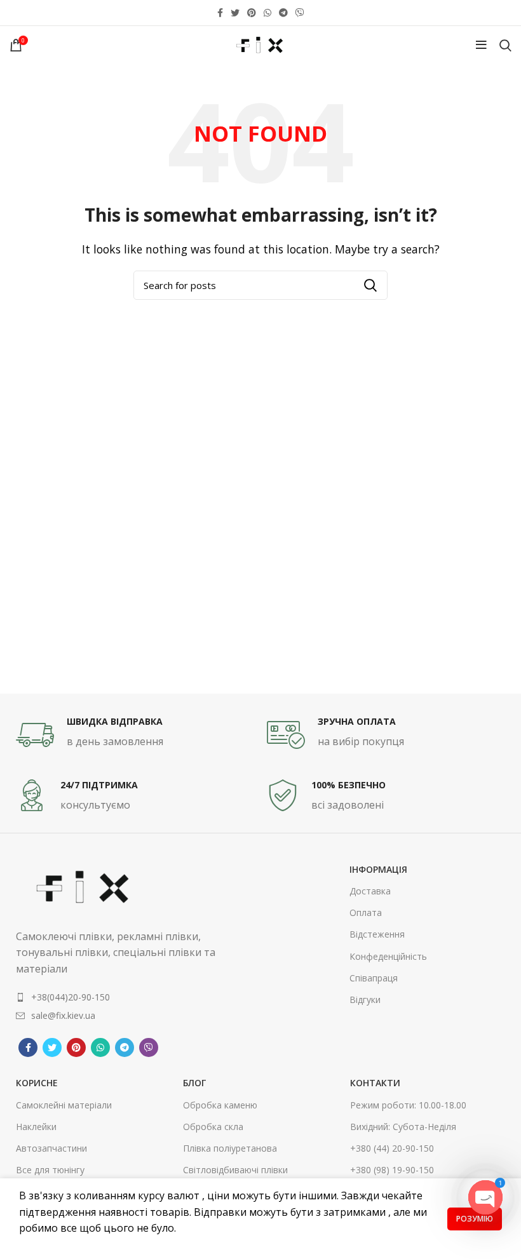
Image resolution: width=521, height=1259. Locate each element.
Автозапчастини (51, 1148)
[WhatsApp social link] (267, 12)
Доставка (370, 891)
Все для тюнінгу (50, 1170)
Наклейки (36, 1127)
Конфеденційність (388, 956)
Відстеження (377, 934)
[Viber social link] (300, 12)
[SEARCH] (370, 285)
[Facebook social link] (220, 12)
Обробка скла (213, 1127)
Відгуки (365, 999)
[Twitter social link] (235, 12)
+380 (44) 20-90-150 (392, 1148)
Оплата (365, 912)
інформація (378, 869)
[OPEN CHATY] (485, 1197)
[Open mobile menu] (481, 45)
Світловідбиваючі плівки (235, 1170)
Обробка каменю (220, 1105)
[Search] (505, 45)
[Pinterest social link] (251, 12)
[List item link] (116, 997)
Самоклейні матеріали (64, 1105)
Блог (194, 1083)
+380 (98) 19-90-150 (392, 1170)
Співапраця (373, 978)
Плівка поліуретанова (230, 1148)
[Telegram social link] (283, 12)
